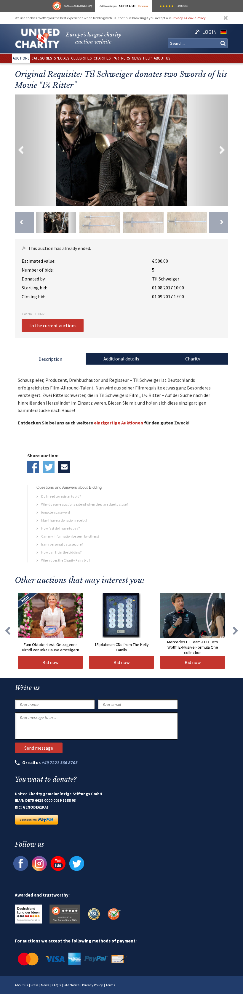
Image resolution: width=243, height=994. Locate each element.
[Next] (218, 222)
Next (222, 150)
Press (34, 985)
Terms (110, 985)
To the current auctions (52, 325)
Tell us (64, 467)
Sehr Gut (127, 6)
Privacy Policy (92, 985)
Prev (21, 150)
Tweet (49, 467)
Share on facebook (33, 467)
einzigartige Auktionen (118, 423)
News (45, 985)
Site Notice (71, 985)
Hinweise (143, 5)
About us (21, 985)
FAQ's (56, 985)
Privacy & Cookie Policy (189, 18)
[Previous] (24, 222)
